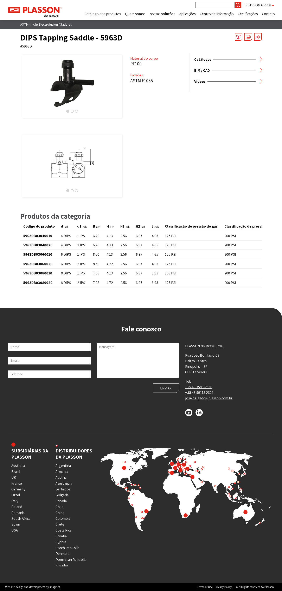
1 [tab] (67, 111)
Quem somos (135, 13)
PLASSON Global (258, 5)
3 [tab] (76, 111)
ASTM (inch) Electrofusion (39, 24)
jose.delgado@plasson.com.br (208, 398)
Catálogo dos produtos (103, 13)
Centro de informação (217, 13)
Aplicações (187, 13)
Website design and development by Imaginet (32, 587)
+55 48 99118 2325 (199, 392)
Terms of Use (205, 587)
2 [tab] (72, 111)
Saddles (66, 24)
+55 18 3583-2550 (198, 387)
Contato (268, 13)
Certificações (248, 13)
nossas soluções (162, 13)
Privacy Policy (223, 587)
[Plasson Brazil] (35, 11)
